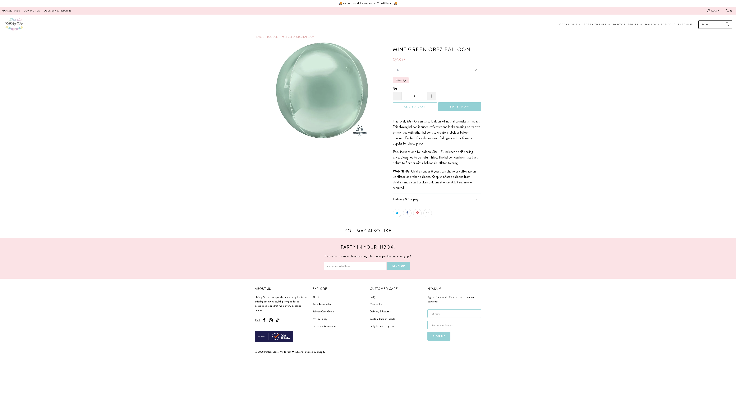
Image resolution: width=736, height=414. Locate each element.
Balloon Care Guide (323, 311)
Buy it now (459, 106)
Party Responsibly (322, 304)
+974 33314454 (11, 10)
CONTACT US (32, 10)
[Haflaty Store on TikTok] (278, 320)
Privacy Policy (319, 319)
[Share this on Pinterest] (417, 213)
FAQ (372, 297)
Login (715, 10)
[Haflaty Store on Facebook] (264, 320)
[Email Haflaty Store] (258, 320)
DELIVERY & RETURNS (57, 10)
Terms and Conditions (324, 326)
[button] (597, 25)
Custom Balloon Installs (382, 319)
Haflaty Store (271, 352)
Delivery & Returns (380, 311)
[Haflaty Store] (14, 24)
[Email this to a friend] (427, 213)
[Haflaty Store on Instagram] (271, 320)
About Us (317, 297)
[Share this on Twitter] (397, 213)
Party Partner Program (382, 326)
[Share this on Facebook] (407, 213)
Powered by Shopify (314, 352)
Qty (395, 88)
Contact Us (376, 304)
